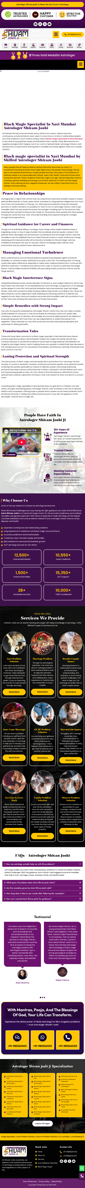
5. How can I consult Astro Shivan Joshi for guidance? (27, 898)
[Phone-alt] (67, 1037)
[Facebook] (36, 24)
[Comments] (17, 1037)
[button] (56, 34)
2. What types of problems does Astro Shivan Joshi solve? (29, 882)
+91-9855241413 (17, 1046)
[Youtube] (49, 24)
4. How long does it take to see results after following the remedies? (34, 893)
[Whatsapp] (42, 1037)
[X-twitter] (45, 24)
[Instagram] (40, 24)
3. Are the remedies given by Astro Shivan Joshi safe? (28, 888)
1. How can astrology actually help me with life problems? (29, 864)
